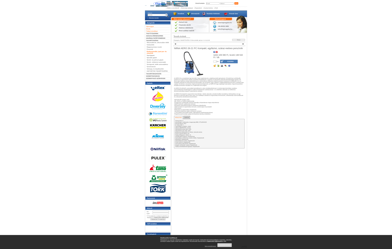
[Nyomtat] (222, 65)
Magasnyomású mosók (154, 47)
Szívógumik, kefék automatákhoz (157, 64)
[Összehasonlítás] (225, 65)
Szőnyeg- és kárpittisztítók (155, 69)
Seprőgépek (151, 55)
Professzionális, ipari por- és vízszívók (200, 40)
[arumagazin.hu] (158, 204)
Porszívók (150, 49)
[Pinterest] (217, 52)
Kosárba (230, 61)
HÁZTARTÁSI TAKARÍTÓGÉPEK (157, 71)
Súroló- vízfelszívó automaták (156, 62)
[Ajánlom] (218, 65)
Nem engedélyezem (210, 246)
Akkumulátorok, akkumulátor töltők (158, 42)
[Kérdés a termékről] (229, 65)
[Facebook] (214, 52)
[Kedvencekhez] (214, 65)
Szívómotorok (151, 66)
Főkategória (176, 40)
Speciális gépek (152, 57)
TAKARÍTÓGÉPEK (185, 40)
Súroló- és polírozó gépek (155, 60)
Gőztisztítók (150, 45)
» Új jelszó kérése (208, 8)
